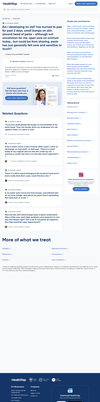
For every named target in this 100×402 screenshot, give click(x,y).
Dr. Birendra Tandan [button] (17, 61)
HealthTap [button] (6, 19)
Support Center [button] (35, 393)
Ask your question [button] (81, 189)
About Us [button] (33, 390)
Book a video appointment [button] (86, 3)
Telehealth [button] (16, 19)
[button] (9, 3)
